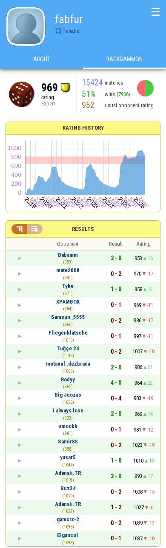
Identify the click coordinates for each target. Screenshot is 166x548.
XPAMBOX (68, 301)
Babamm (68, 255)
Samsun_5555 (68, 317)
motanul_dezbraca (68, 364)
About (41, 59)
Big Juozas (67, 395)
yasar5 (68, 457)
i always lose (68, 410)
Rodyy (68, 379)
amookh (68, 426)
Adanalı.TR (68, 473)
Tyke (68, 286)
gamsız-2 (68, 519)
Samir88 (68, 441)
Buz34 (68, 488)
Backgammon (124, 59)
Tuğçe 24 (68, 348)
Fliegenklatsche (68, 332)
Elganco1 (68, 535)
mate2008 (68, 270)
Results (83, 229)
